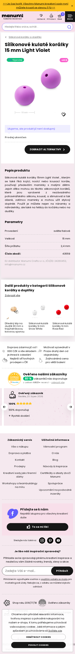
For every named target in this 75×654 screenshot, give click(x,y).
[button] (63, 114)
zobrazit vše (57, 382)
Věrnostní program (55, 446)
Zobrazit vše (12, 295)
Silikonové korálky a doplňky (25, 37)
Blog (55, 460)
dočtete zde (55, 630)
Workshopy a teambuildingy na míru (19, 485)
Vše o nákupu (19, 446)
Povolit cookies (38, 645)
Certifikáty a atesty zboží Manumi (55, 475)
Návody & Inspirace (55, 466)
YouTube (58, 540)
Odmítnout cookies (38, 636)
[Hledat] (69, 27)
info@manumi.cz (15, 264)
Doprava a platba (20, 453)
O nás (55, 453)
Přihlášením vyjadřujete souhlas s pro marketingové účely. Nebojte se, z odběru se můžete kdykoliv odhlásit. (37, 583)
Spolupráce (55, 483)
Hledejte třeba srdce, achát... (21, 26)
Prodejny (19, 466)
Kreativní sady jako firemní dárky (19, 475)
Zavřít (72, 6)
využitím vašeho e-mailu (54, 579)
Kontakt (19, 460)
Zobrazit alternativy (46, 149)
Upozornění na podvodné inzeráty (55, 492)
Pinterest (50, 540)
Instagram (42, 540)
